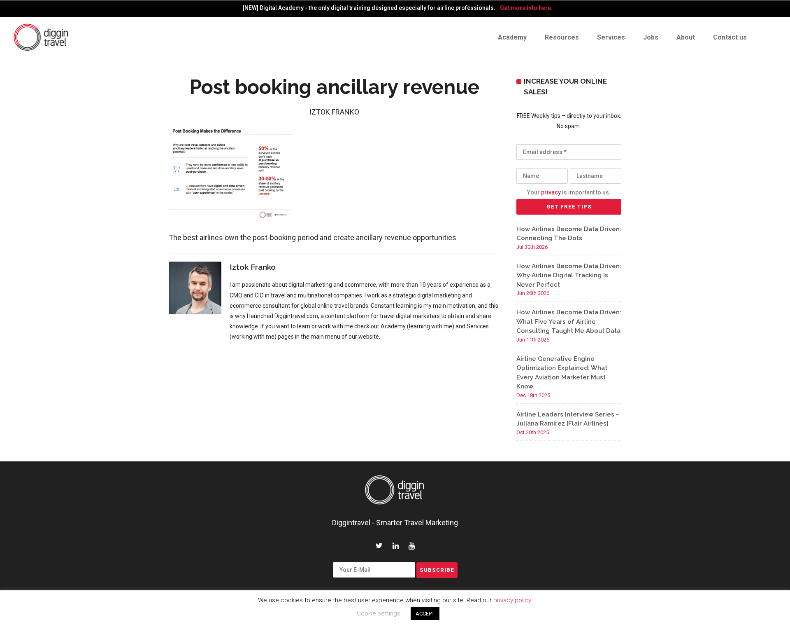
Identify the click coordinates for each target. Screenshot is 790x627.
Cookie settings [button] (378, 613)
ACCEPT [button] (425, 614)
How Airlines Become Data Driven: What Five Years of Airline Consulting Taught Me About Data (568, 322)
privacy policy (512, 600)
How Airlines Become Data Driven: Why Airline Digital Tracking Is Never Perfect (568, 275)
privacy (551, 192)
